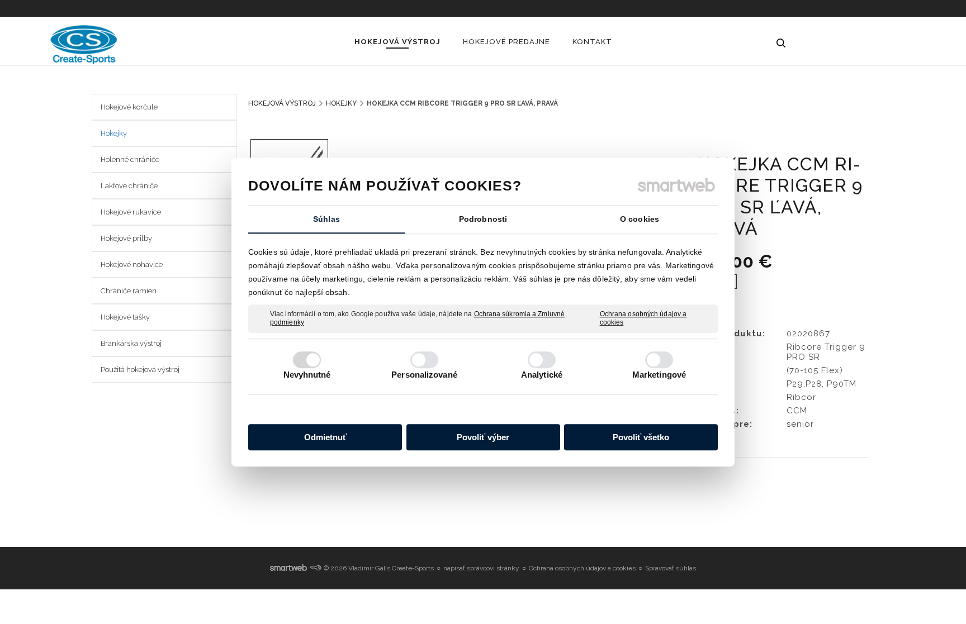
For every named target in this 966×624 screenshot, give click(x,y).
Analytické (541, 374)
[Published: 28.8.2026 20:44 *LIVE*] (315, 568)
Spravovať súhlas (670, 568)
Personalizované (424, 374)
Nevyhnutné (307, 374)
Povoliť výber (483, 437)
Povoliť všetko (641, 437)
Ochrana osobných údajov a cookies (643, 318)
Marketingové (659, 374)
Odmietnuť (325, 437)
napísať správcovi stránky (481, 568)
